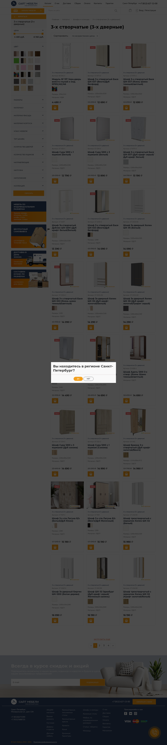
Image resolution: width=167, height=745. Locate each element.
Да (78, 379)
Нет (88, 379)
